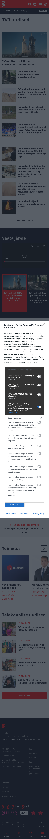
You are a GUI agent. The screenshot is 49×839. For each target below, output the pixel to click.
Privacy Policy (38, 514)
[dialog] (24, 419)
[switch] (39, 376)
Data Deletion (10, 514)
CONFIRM (14, 505)
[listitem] (24, 370)
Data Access (24, 514)
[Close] (44, 325)
